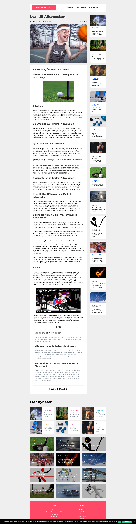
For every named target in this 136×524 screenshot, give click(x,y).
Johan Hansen (46, 21)
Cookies (84, 7)
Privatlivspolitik (127, 521)
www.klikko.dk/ (55, 519)
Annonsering (68, 7)
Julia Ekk (94, 105)
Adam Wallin (95, 130)
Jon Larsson (95, 281)
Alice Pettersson (96, 29)
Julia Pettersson (96, 230)
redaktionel (83, 21)
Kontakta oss (93, 7)
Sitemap (82, 518)
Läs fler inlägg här (58, 389)
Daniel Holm (95, 79)
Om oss (77, 7)
